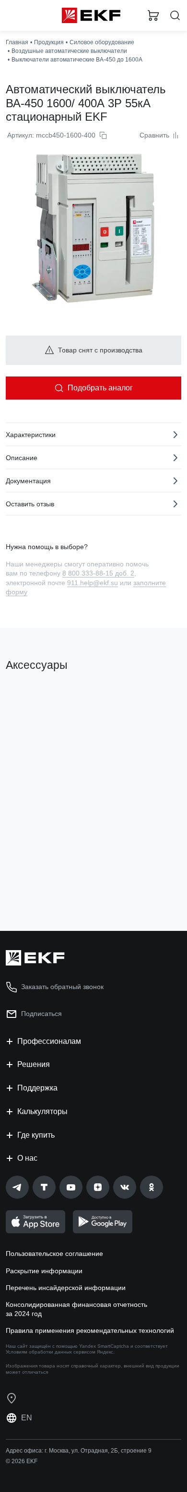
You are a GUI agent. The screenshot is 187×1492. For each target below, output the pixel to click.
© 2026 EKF (21, 1461)
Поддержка (37, 1088)
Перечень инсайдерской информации (66, 1287)
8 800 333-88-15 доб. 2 (98, 573)
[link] (17, 1187)
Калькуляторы (42, 1111)
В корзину (43, 885)
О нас (27, 1158)
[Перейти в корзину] (153, 15)
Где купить (36, 1135)
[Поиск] (175, 16)
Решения (33, 1064)
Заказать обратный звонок (62, 986)
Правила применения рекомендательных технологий (90, 1330)
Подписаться (41, 1013)
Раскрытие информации (44, 1271)
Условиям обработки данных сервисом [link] (50, 1351)
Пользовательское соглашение (54, 1253)
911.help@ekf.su (92, 583)
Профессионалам (49, 1041)
